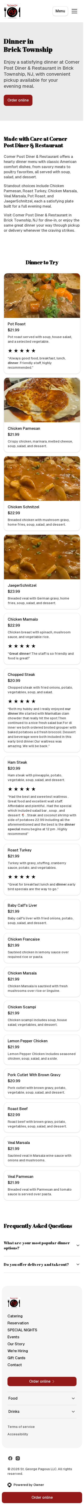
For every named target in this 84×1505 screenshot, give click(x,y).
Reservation (18, 1342)
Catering (15, 1335)
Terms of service (21, 1446)
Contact (14, 1384)
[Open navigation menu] (74, 11)
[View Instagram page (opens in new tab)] (18, 1478)
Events (13, 1356)
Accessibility (17, 1454)
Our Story (16, 1363)
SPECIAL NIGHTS (22, 1349)
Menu (60, 11)
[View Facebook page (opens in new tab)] (10, 1478)
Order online (18, 100)
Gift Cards (16, 1377)
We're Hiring (17, 1370)
